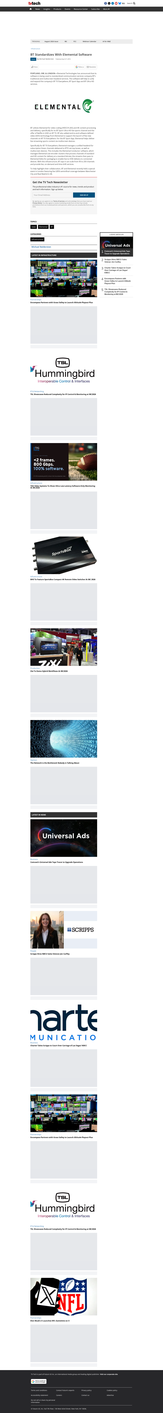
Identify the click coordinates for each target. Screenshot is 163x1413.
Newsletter (92, 67)
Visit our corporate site (109, 1374)
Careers (59, 1395)
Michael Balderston (46, 59)
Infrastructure (35, 49)
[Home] (31, 9)
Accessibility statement (39, 1395)
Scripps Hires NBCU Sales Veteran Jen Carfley (115, 261)
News (37, 9)
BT (52, 227)
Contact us (85, 1395)
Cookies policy (112, 1390)
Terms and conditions (39, 1390)
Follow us (81, 67)
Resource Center (81, 9)
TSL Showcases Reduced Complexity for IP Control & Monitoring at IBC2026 (115, 291)
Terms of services (59, 201)
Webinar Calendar (89, 41)
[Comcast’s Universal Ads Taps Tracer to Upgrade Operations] (116, 247)
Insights (46, 9)
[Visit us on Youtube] (116, 3)
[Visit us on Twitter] (109, 3)
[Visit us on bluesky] (119, 3)
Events (67, 9)
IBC (66, 41)
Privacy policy (86, 1390)
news (33, 227)
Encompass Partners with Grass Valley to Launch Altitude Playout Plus (117, 281)
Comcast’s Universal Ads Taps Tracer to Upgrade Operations (117, 252)
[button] (131, 3)
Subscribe (95, 9)
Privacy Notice (37, 203)
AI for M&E (107, 41)
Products (57, 9)
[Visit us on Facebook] (105, 3)
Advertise (110, 1395)
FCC (75, 41)
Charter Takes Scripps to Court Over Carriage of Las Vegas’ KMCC (117, 270)
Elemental (43, 227)
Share (36, 67)
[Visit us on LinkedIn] (112, 3)
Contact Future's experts (65, 1390)
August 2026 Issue (51, 41)
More (105, 9)
